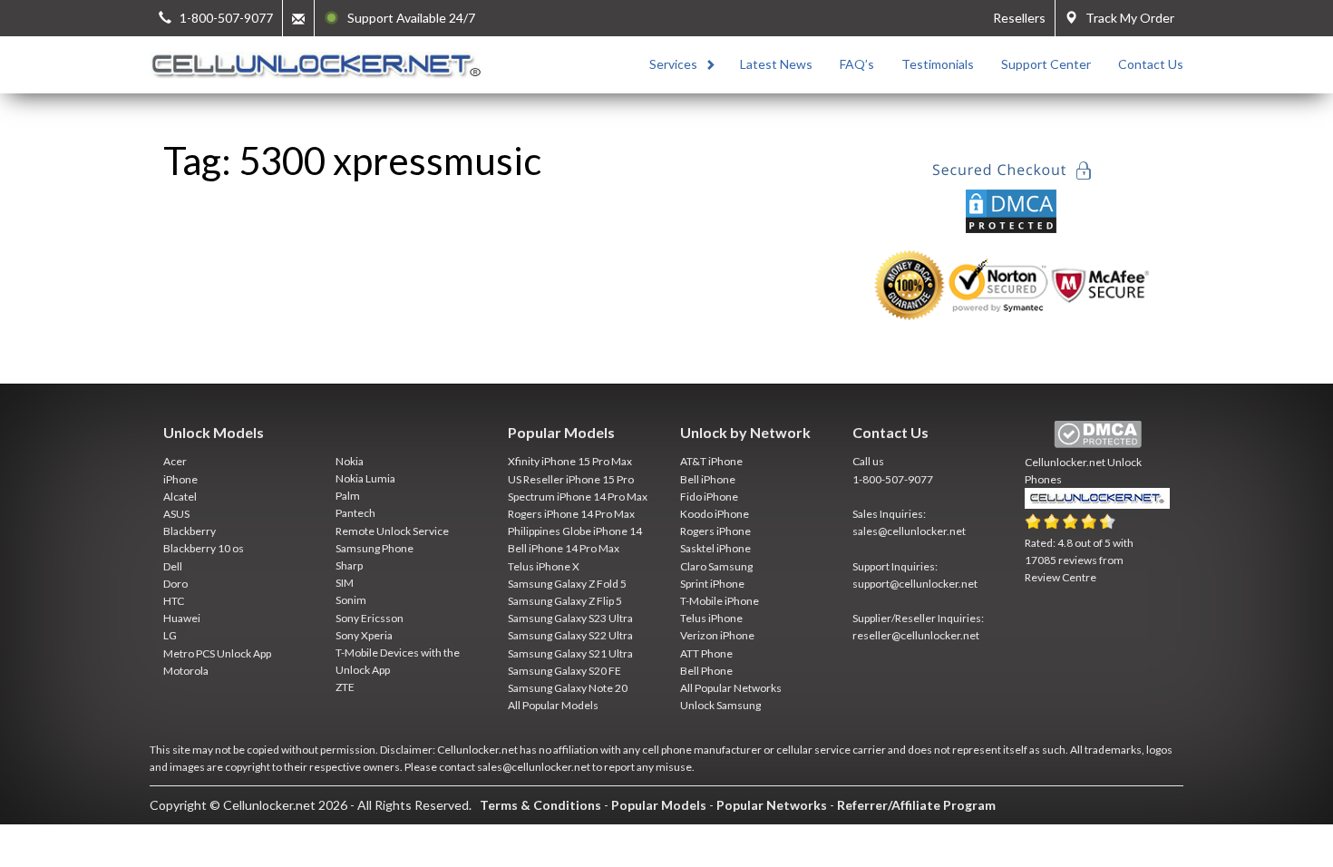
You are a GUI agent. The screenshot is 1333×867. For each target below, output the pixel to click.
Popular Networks (771, 805)
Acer (175, 461)
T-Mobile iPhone (719, 601)
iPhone (180, 479)
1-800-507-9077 (892, 479)
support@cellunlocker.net (915, 583)
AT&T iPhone (711, 461)
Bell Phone (706, 670)
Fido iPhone (709, 496)
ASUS (176, 514)
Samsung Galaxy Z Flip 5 (565, 601)
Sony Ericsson (370, 618)
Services (673, 64)
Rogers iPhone (715, 531)
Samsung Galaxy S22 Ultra (570, 635)
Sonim (351, 600)
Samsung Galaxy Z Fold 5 (567, 583)
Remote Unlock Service (392, 531)
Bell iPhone (707, 479)
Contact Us (1150, 64)
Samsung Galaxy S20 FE (564, 670)
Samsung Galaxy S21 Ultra (570, 653)
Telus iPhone (711, 618)
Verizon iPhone (717, 635)
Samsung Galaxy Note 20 (568, 688)
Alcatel (180, 496)
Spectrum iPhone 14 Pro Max (577, 496)
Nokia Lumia (365, 478)
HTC (173, 601)
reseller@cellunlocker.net (915, 635)
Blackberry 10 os (203, 548)
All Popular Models (553, 705)
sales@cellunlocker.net (909, 531)
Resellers (1019, 17)
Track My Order (1125, 17)
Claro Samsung (716, 566)
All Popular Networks (731, 688)
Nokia (350, 461)
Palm (348, 495)
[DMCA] (1011, 209)
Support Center (1046, 64)
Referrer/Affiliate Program (916, 805)
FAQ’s (857, 64)
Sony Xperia (364, 635)
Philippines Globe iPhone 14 (575, 531)
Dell (172, 566)
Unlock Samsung (720, 705)
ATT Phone (706, 653)
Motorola (186, 670)
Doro (175, 583)
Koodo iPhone (714, 514)
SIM (345, 582)
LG (170, 635)
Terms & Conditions (540, 805)
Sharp (349, 565)
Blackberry (189, 531)
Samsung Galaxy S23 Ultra (570, 618)
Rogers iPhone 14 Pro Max (571, 514)
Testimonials (937, 64)
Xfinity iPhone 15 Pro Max (570, 461)
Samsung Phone (375, 548)
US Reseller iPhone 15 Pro (571, 479)
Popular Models (658, 805)
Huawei (181, 618)
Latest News (776, 64)
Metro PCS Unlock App (217, 653)
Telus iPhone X (543, 566)
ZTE (345, 687)
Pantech (355, 513)
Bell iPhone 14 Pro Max (563, 548)
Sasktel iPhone (715, 548)
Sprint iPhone (712, 583)
